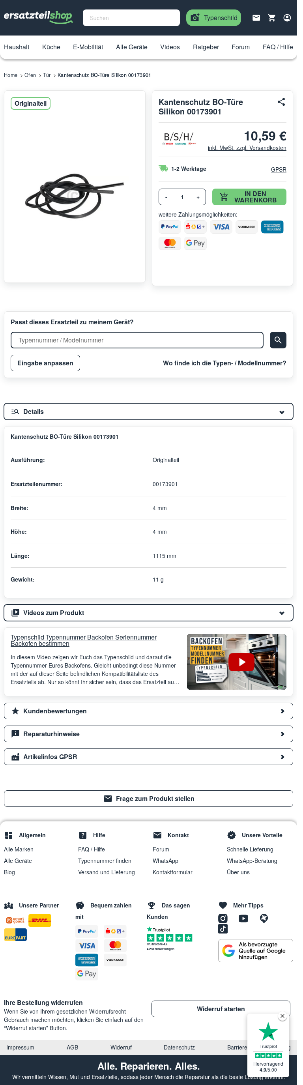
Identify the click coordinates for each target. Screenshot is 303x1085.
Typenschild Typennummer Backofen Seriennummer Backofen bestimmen (84, 640)
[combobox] (131, 17)
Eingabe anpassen (45, 362)
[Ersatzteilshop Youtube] (246, 918)
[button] (16, 47)
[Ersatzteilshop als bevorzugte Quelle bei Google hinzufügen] (255, 951)
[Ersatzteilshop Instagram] (225, 918)
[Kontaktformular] (256, 17)
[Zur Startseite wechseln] (38, 17)
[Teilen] (281, 102)
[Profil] (287, 18)
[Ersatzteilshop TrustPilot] (160, 929)
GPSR (278, 169)
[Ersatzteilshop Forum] (266, 918)
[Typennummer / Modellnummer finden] (278, 340)
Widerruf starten (221, 1008)
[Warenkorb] (272, 18)
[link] (148, 798)
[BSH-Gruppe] (178, 139)
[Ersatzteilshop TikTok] (225, 928)
